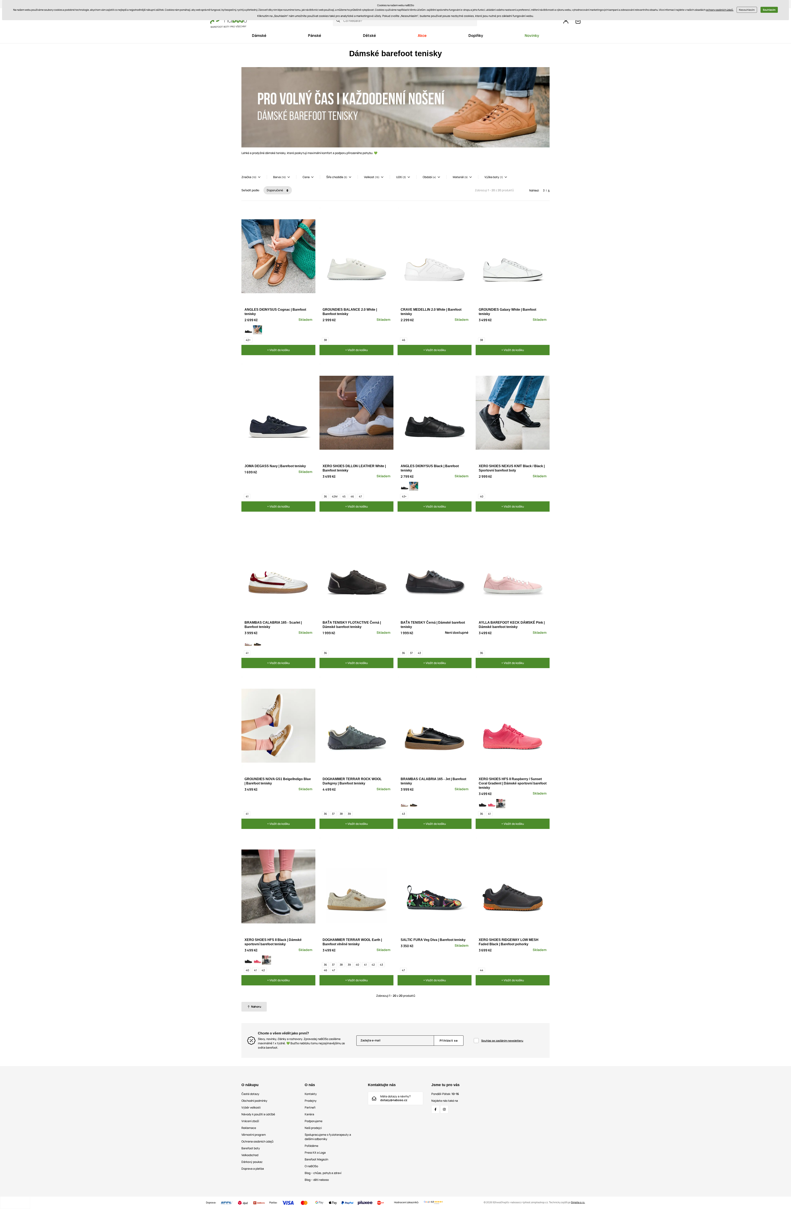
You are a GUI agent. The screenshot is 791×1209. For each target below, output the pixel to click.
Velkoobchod (249, 1155)
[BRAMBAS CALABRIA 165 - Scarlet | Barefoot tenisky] (248, 642)
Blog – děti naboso (317, 1180)
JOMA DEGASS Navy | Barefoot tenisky (275, 466)
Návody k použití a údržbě (258, 1114)
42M (334, 496)
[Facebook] (435, 1109)
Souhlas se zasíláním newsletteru (502, 1040)
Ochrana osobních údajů (257, 1141)
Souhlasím (769, 10)
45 (344, 496)
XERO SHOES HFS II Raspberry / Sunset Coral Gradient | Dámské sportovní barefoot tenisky (512, 783)
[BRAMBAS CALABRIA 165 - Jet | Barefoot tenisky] (257, 642)
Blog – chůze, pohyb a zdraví (323, 1173)
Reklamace (248, 1128)
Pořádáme (311, 1146)
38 (325, 340)
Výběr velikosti (251, 1107)
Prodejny (311, 1101)
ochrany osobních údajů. (720, 10)
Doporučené (275, 190)
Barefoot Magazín (316, 1159)
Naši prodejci (313, 1128)
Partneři (310, 1107)
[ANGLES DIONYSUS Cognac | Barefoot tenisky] (257, 329)
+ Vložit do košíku (278, 350)
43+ (404, 496)
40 (481, 496)
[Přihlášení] (566, 21)
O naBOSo (311, 1166)
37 (411, 653)
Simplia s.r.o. (578, 1202)
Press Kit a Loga (315, 1152)
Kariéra (309, 1114)
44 (481, 970)
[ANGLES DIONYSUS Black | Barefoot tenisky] (248, 329)
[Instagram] (444, 1109)
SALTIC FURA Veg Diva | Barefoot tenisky (433, 940)
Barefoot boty (250, 1148)
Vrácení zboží (250, 1121)
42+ (248, 340)
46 (403, 340)
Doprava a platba (252, 1168)
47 (360, 496)
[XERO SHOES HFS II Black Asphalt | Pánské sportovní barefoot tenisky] (482, 803)
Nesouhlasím (747, 10)
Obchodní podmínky (254, 1101)
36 (325, 496)
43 (419, 653)
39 (349, 814)
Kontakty (311, 1094)
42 (263, 970)
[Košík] (578, 21)
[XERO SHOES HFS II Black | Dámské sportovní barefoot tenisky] (500, 803)
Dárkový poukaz (251, 1162)
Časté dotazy (250, 1094)
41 (247, 496)
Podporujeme (313, 1121)
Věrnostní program (253, 1135)
